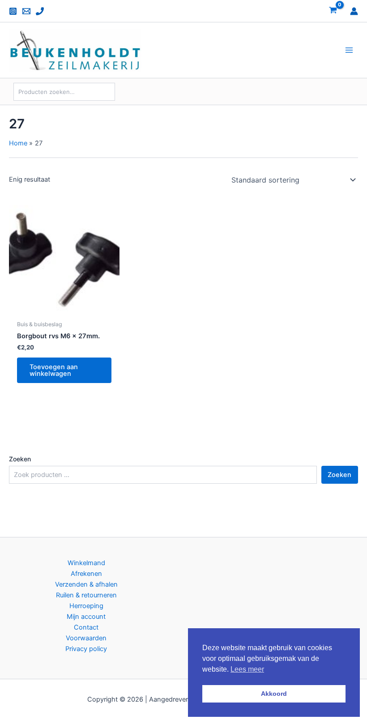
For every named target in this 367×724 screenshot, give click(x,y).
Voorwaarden (86, 638)
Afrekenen (86, 574)
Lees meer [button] (247, 669)
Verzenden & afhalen (86, 584)
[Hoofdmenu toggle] (349, 50)
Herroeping (86, 606)
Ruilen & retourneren (86, 595)
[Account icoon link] (354, 11)
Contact (86, 627)
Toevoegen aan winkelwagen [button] (54, 370)
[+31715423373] (40, 11)
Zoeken (20, 459)
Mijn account (86, 617)
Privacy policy (86, 649)
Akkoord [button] (274, 693)
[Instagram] (13, 11)
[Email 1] (26, 11)
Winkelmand (86, 563)
